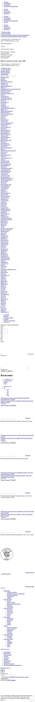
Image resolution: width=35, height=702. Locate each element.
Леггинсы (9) (4, 181)
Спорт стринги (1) (6, 127)
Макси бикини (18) (6, 140)
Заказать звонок (5, 71)
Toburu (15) (4, 309)
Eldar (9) (3, 265)
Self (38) (3, 290)
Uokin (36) (3, 271)
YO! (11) (3, 268)
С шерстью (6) (5, 200)
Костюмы (9, 620)
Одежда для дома (12, 592)
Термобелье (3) (5, 106)
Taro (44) (3, 288)
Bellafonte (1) (4, 262)
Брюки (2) (3, 205)
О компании (7, 3)
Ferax (8, 646)
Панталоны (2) (5, 143)
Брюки (9, 621)
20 (7, 389)
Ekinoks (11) (4, 293)
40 (7, 392)
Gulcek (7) (3, 278)
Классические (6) (5, 193)
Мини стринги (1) (6, 124)
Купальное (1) (4, 256)
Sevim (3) (3, 310)
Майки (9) (3, 252)
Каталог (3, 78)
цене (5, 383)
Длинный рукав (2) (6, 98)
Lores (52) (3, 279)
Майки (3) (3, 234)
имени (5, 382)
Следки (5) (4, 202)
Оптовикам (7, 5)
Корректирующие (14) (7, 178)
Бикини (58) (4, 139)
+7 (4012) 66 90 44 (6, 33)
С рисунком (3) (5, 197)
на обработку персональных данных (19, 677)
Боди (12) (3, 118)
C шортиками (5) (5, 169)
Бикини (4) (4, 128)
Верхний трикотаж (12, 595)
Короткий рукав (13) (6, 99)
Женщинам (4, 80)
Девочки (9, 631)
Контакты (6, 13)
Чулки (9, 614)
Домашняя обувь (5, 257)
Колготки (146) (5, 162)
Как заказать (7, 12)
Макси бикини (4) (6, 155)
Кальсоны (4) (4, 241)
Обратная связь (29, 586)
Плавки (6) (4, 212)
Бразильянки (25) (5, 144)
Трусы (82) (4, 206)
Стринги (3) (4, 152)
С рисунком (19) (5, 175)
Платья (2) (3, 103)
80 (4, 388)
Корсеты (9, 605)
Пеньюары (10, 607)
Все (8, 395)
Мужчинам (4, 203)
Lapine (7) (3, 276)
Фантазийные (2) (5, 186)
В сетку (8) (4, 166)
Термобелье (10, 596)
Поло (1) (3, 95)
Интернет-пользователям (11, 6)
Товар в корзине (5, 405)
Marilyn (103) (4, 284)
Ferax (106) (4, 266)
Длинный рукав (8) (6, 218)
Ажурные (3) (4, 174)
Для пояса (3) (4, 188)
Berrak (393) (4, 281)
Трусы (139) (4, 121)
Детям (2, 227)
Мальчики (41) (5, 231)
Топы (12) (3, 156)
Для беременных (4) (6, 180)
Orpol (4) (3, 285)
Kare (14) (3, 307)
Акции (6, 22)
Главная (6, 2)
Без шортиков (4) (5, 165)
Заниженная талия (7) (7, 168)
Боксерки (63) (4, 208)
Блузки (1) (3, 100)
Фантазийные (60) (6, 171)
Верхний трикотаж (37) (7, 93)
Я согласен (15, 677)
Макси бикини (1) (6, 134)
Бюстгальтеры (11, 602)
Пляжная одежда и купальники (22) (10, 89)
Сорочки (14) (4, 84)
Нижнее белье (4, 120)
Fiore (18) (3, 274)
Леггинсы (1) (4, 115)
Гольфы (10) (4, 191)
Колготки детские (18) (7, 228)
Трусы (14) (4, 232)
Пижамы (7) (4, 238)
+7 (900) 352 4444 (5, 32)
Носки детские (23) (6, 230)
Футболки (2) (4, 254)
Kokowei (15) (4, 272)
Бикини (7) (4, 153)
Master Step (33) (5, 275)
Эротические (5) (5, 172)
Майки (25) (4, 215)
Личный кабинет (5, 72)
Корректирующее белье (13, 604)
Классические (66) (6, 164)
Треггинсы (10, 612)
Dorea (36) (3, 287)
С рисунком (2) (5, 187)
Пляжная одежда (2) (6, 90)
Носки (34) (4, 224)
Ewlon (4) (3, 296)
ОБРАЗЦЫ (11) (5, 312)
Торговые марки (5, 259)
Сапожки (9, 637)
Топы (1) (3, 159)
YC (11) (3, 306)
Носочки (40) (4, 194)
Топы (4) (3, 117)
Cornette (9, 643)
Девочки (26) (4, 244)
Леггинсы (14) (5, 102)
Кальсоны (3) (4, 222)
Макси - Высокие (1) (6, 147)
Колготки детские (12, 627)
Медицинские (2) (5, 177)
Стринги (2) (4, 125)
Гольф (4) (3, 105)
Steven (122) (4, 291)
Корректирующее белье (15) (8, 150)
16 (7, 391)
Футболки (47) (5, 216)
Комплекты (10, 618)
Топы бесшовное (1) (6, 158)
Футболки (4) (4, 235)
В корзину (13, 405)
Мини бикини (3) (5, 130)
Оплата (6, 9)
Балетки (9, 636)
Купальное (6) (4, 243)
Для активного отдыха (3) (8, 108)
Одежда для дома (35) (7, 81)
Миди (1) (3, 149)
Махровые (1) (4, 199)
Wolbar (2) (3, 300)
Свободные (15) (5, 210)
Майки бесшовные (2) (7, 111)
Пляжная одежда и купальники (15, 593)
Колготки (9, 609)
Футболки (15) (5, 96)
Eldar (8, 645)
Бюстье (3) (3, 246)
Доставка (6, 10)
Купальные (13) (5, 213)
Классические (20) (6, 184)
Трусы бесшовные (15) (7, 122)
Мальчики (10, 630)
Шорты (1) (4, 87)
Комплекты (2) (5, 240)
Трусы (9, 601)
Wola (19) (3, 297)
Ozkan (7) (3, 301)
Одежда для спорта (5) (7, 114)
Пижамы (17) (4, 83)
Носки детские (11, 629)
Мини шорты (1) (5, 131)
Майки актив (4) (5, 112)
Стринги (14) (4, 136)
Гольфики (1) (4, 250)
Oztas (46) (3, 303)
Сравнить (27, 418)
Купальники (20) (5, 92)
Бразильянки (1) (5, 133)
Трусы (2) (3, 247)
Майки (9, 598)
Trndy (8, 640)
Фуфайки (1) (4, 237)
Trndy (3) (3, 260)
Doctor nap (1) (4, 298)
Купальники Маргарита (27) (8, 269)
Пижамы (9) (4, 221)
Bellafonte (9, 642)
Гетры (8, 615)
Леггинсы (10, 611)
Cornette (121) (4, 263)
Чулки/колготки (5, 161)
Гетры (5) (3, 190)
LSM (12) (3, 304)
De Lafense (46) (5, 294)
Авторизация (4, 74)
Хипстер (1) (4, 146)
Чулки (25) (4, 183)
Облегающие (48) (5, 209)
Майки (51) (4, 109)
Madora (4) (3, 282)
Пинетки (9, 633)
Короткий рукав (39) (6, 219)
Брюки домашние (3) (6, 86)
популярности (8, 380)
